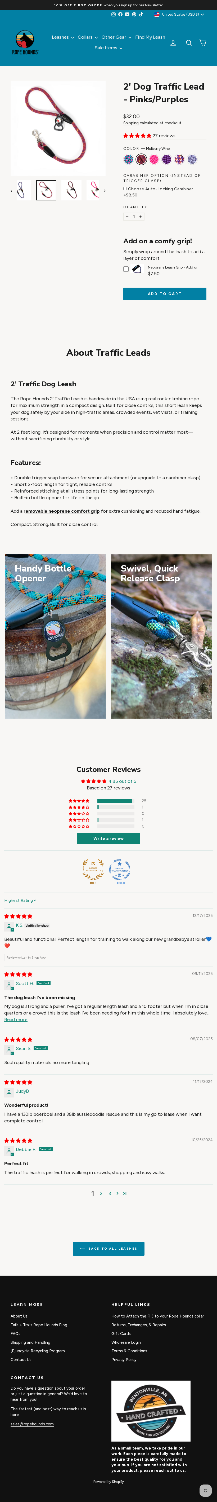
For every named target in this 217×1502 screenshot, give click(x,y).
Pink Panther (154, 159)
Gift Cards (121, 1333)
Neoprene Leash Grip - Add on (173, 267)
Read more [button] (16, 1019)
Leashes (61, 37)
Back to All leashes (112, 1248)
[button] (137, 136)
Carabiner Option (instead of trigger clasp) (162, 178)
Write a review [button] (108, 838)
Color (146, 148)
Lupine (192, 159)
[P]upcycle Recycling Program (38, 1351)
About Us (19, 1316)
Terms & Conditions (129, 1351)
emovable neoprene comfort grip (62, 511)
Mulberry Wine (141, 159)
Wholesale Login (126, 1342)
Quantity (135, 207)
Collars (86, 37)
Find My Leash (150, 37)
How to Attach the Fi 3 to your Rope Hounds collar (157, 1316)
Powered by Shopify (108, 1482)
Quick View (137, 272)
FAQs (15, 1333)
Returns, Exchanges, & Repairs (138, 1325)
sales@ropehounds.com (32, 1424)
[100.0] (119, 869)
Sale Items (106, 48)
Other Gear (114, 37)
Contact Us (21, 1359)
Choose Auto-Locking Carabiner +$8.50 (158, 191)
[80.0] (93, 869)
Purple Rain (166, 159)
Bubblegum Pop (128, 159)
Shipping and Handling (30, 1342)
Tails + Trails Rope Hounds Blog (39, 1325)
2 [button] (101, 1193)
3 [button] (109, 1193)
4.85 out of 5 (122, 781)
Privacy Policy (124, 1359)
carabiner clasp (182, 478)
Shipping (131, 122)
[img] (18, 916)
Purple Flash (179, 159)
